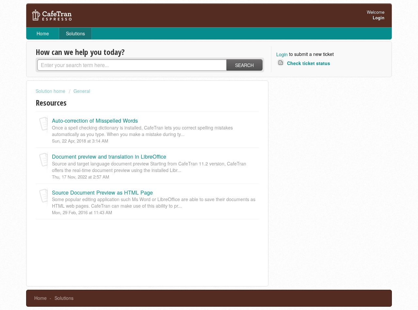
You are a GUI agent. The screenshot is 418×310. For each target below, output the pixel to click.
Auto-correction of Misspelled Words (95, 120)
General (81, 91)
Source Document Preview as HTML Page (102, 192)
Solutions (75, 33)
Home (43, 33)
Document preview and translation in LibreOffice (109, 156)
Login (282, 54)
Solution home (51, 91)
